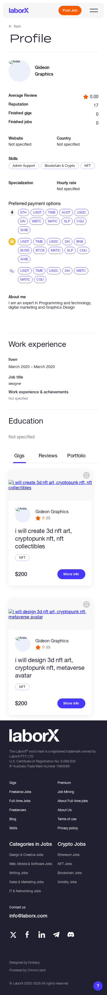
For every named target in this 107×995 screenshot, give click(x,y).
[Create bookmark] (86, 475)
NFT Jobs (65, 864)
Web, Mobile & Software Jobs (30, 864)
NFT (88, 166)
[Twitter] (12, 934)
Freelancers (17, 810)
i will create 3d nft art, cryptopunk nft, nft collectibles (43, 538)
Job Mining (66, 792)
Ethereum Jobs (69, 855)
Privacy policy (68, 828)
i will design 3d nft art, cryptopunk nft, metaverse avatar (50, 667)
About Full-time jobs (73, 801)
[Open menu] (94, 10)
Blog (12, 819)
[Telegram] (56, 934)
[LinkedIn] (41, 934)
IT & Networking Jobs (25, 891)
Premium (64, 783)
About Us (65, 810)
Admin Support (24, 166)
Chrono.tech (36, 970)
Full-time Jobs (19, 801)
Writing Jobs (18, 873)
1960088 (63, 766)
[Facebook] (27, 934)
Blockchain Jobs (70, 873)
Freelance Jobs (20, 792)
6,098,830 (68, 761)
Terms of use (67, 819)
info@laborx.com (28, 916)
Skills (13, 828)
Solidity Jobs (67, 882)
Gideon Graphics (52, 511)
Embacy (34, 962)
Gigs (12, 783)
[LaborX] (19, 10)
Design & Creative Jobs (26, 855)
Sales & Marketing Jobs (26, 882)
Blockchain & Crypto (60, 166)
